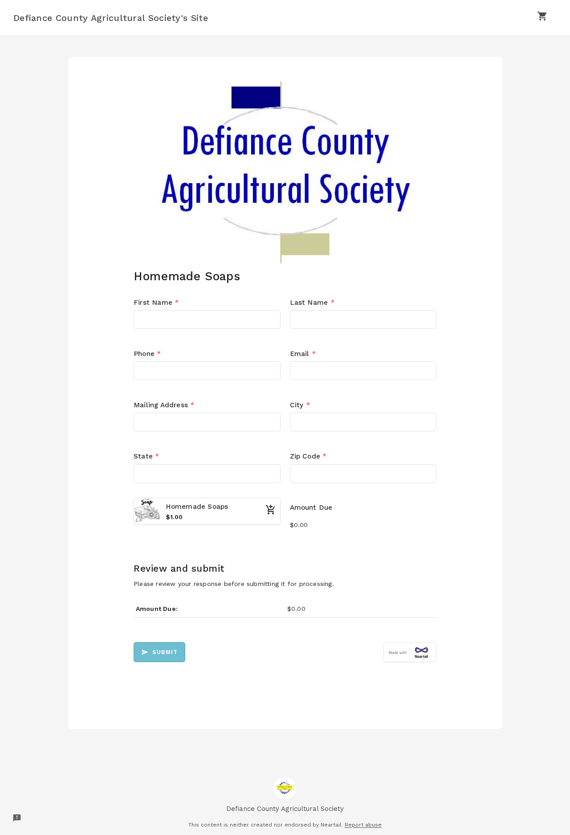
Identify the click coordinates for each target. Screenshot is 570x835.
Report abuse (363, 825)
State (146, 456)
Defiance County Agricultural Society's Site (110, 17)
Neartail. (332, 825)
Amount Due (311, 507)
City (300, 405)
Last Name (312, 303)
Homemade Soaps (197, 507)
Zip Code (308, 456)
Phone (147, 354)
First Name (156, 303)
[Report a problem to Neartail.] (17, 818)
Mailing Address (164, 405)
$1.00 (174, 516)
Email (303, 354)
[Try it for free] (409, 652)
